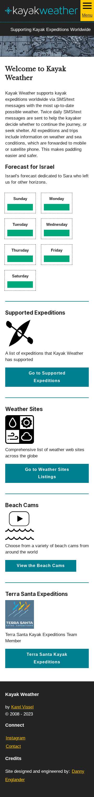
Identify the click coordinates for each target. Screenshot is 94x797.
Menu (87, 15)
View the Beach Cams (41, 565)
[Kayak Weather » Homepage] (41, 11)
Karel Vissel (22, 707)
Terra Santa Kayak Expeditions (47, 658)
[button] (87, 10)
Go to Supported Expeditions (47, 377)
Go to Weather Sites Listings (47, 473)
